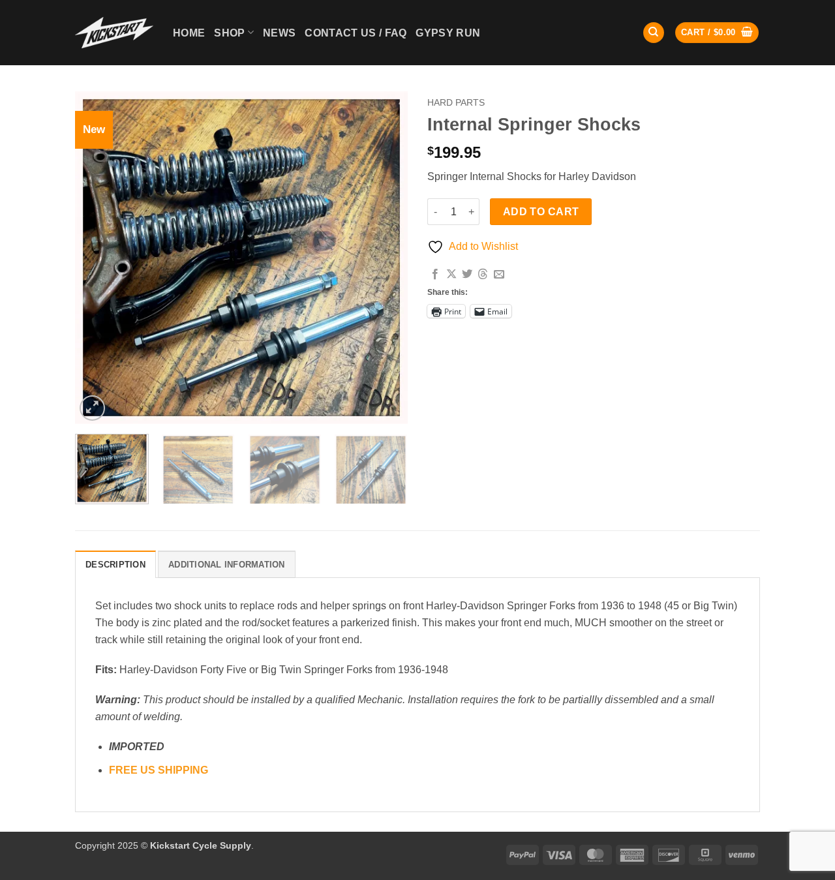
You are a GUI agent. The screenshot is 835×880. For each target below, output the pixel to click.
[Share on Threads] (483, 275)
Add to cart (541, 211)
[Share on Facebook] (435, 275)
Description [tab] (115, 564)
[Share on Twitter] (467, 275)
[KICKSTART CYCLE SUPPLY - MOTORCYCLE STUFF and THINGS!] (114, 32)
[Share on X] (451, 275)
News (279, 32)
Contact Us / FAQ (355, 32)
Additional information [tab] (226, 564)
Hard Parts (456, 103)
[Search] (653, 33)
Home (189, 32)
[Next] (385, 257)
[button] (717, 33)
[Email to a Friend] (499, 275)
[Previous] (98, 257)
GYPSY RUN (448, 32)
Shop (229, 32)
